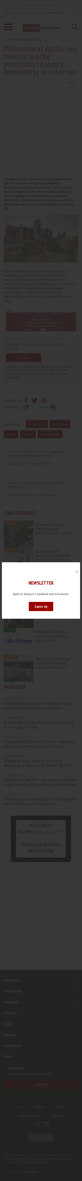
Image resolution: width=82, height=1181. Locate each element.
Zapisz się (41, 606)
